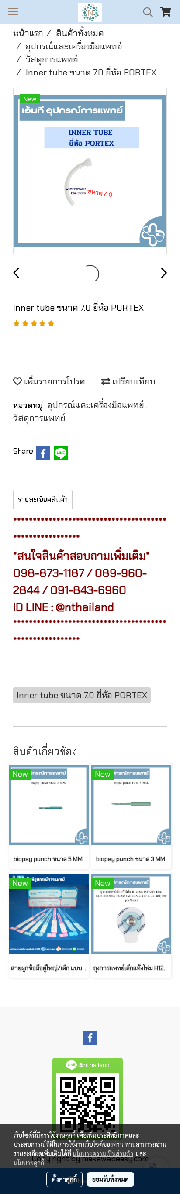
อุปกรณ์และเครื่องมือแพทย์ (97, 405)
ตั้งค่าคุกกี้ (64, 1179)
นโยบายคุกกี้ (29, 1163)
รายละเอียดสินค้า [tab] (43, 499)
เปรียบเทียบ (133, 381)
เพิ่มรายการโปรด (53, 381)
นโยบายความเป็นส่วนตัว (103, 1153)
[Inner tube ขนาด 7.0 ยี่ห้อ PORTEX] (90, 171)
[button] (145, 12)
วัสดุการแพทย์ (39, 418)
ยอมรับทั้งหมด (110, 1179)
